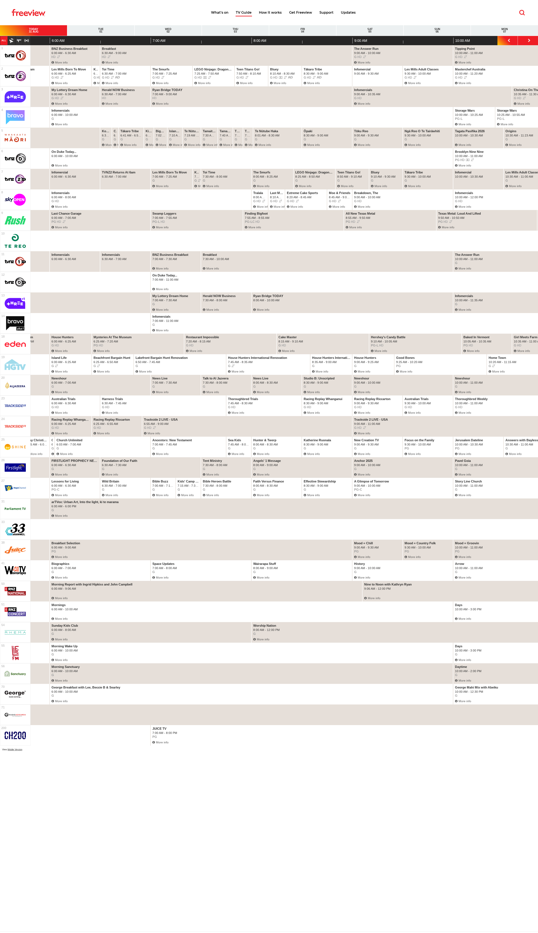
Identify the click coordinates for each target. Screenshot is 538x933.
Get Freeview (300, 13)
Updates (348, 13)
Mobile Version (15, 749)
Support (326, 13)
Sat (370, 30)
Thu (235, 30)
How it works (270, 13)
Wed (168, 30)
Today (33, 30)
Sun (437, 30)
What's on (219, 13)
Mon (504, 30)
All (3, 40)
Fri (303, 30)
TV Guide (244, 13)
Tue (101, 30)
